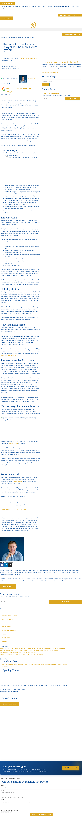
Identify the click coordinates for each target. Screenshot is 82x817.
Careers (4, 623)
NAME (2, 785)
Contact (4, 634)
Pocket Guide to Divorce (9, 615)
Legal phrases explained (9, 630)
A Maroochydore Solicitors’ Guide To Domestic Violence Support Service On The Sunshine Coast (32, 648)
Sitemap (4, 641)
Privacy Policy (6, 637)
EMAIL (2, 790)
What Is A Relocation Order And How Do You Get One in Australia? (22, 655)
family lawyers (18, 481)
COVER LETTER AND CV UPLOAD (9, 810)
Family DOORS (13, 443)
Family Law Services (8, 619)
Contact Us (3, 659)
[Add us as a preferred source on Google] (4, 89)
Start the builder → (71, 768)
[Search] (46, 84)
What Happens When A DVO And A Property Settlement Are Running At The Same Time (29, 650)
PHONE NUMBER (5, 795)
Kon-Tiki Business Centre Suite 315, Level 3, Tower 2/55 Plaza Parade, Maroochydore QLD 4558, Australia (34, 664)
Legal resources (6, 626)
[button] (7, 3)
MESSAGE (3, 800)
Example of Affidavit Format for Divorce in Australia (17, 652)
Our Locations (6, 612)
